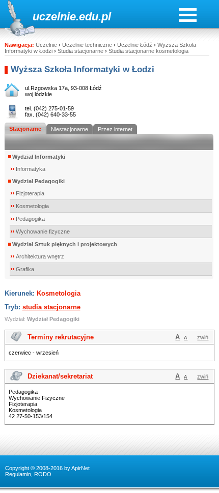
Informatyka (30, 169)
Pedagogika (30, 219)
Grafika (25, 269)
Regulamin (18, 474)
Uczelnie (46, 45)
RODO (42, 474)
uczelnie (54, 16)
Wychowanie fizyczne (43, 231)
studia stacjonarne (51, 307)
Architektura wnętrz (40, 256)
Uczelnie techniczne (87, 45)
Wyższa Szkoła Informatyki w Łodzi (82, 69)
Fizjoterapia (30, 193)
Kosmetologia (32, 206)
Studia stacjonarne (80, 51)
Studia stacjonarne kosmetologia (148, 51)
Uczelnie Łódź (134, 45)
